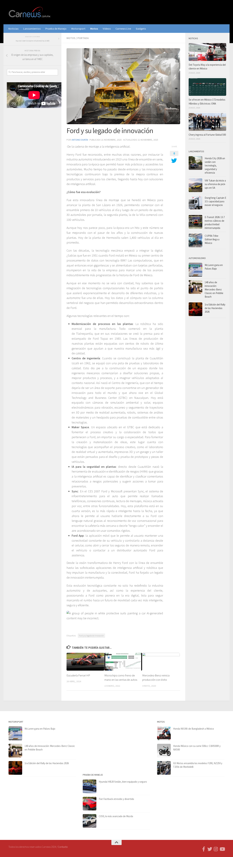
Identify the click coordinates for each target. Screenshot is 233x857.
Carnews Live (123, 28)
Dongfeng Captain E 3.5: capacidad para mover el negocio (215, 201)
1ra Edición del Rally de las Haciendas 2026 (215, 308)
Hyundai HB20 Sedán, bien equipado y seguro (123, 781)
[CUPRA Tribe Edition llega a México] (195, 240)
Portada (83, 38)
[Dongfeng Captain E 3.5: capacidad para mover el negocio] (195, 203)
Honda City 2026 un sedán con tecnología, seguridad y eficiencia (215, 165)
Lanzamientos (32, 28)
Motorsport (78, 28)
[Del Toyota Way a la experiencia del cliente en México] (207, 52)
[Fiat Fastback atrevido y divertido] (89, 803)
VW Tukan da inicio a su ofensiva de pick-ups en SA (215, 184)
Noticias (13, 28)
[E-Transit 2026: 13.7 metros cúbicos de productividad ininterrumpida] (195, 222)
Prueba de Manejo (56, 28)
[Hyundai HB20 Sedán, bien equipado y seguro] (89, 786)
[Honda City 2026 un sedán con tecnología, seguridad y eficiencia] (195, 163)
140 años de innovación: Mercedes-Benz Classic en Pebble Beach (214, 289)
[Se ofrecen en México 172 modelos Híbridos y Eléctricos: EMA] (207, 87)
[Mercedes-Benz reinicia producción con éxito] (161, 662)
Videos (107, 28)
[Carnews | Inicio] (30, 12)
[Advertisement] (32, 167)
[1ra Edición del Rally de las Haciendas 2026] (195, 309)
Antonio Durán (79, 139)
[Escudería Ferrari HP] (85, 662)
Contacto (63, 846)
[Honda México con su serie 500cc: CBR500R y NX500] (164, 750)
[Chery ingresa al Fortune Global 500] (207, 122)
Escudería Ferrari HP (78, 675)
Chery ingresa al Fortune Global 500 (207, 134)
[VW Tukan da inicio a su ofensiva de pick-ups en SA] (195, 185)
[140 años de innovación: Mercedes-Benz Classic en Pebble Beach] (195, 287)
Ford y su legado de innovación (91, 635)
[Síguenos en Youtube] (222, 849)
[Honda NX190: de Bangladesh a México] (164, 733)
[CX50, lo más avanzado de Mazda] (89, 821)
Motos (94, 28)
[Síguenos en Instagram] (216, 849)
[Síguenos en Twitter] (209, 849)
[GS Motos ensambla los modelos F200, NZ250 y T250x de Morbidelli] (164, 768)
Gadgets (141, 28)
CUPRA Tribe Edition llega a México (212, 239)
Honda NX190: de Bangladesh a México (193, 728)
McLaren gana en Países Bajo (40, 728)
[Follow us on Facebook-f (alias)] (203, 849)
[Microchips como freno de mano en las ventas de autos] (123, 662)
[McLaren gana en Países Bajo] (195, 270)
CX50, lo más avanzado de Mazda (116, 816)
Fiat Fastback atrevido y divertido (116, 799)
